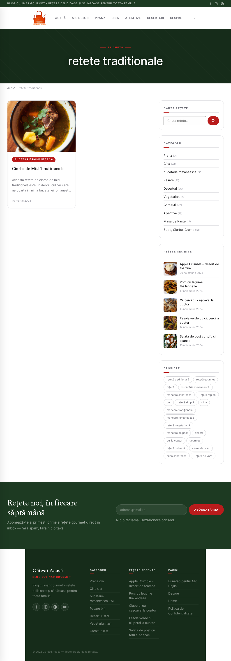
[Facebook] (210, 3)
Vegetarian (174, 196)
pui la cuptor (174, 440)
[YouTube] (65, 607)
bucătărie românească (195, 387)
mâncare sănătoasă (179, 395)
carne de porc (201, 448)
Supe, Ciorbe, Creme (182, 229)
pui (169, 402)
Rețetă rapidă (207, 395)
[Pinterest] (222, 3)
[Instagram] (216, 3)
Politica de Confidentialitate (180, 611)
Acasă (60, 18)
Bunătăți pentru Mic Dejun (182, 583)
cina (204, 402)
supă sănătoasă (177, 456)
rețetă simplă (186, 402)
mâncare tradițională (180, 410)
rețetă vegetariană (178, 425)
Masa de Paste (177, 221)
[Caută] (194, 18)
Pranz (100, 18)
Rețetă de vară (203, 456)
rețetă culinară (176, 448)
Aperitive (133, 18)
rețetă (170, 387)
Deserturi (155, 18)
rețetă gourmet (205, 379)
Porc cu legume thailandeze (191, 284)
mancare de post (177, 432)
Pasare (171, 180)
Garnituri (173, 205)
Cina (115, 18)
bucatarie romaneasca (33, 159)
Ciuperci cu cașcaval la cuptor (197, 302)
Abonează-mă (206, 509)
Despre (176, 18)
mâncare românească (180, 417)
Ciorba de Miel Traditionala (38, 169)
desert (199, 432)
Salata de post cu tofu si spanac (197, 338)
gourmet (194, 440)
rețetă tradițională (178, 379)
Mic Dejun (80, 18)
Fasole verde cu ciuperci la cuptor (199, 320)
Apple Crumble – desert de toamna (199, 266)
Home (172, 601)
